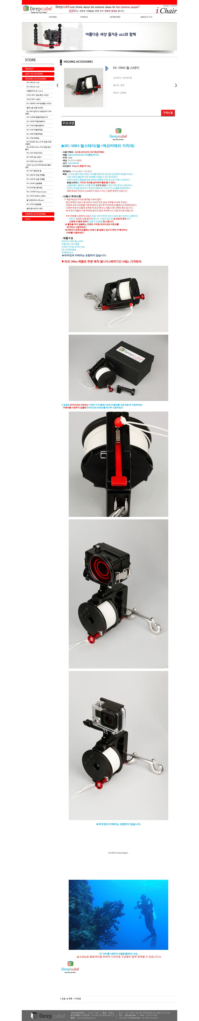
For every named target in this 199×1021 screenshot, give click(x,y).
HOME (166, 6)
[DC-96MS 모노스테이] (77, 998)
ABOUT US (146, 17)
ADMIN (173, 6)
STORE (53, 17)
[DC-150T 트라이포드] (62, 998)
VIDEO (84, 17)
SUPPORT (115, 17)
